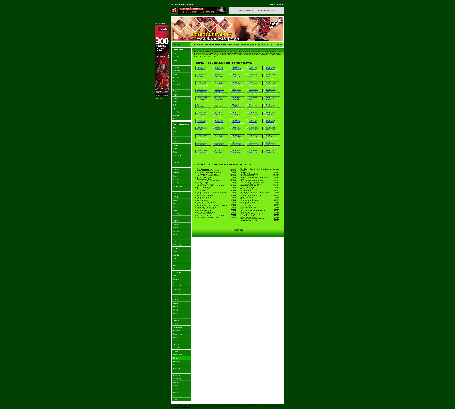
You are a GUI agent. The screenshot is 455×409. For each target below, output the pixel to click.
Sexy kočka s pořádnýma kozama (216, 205)
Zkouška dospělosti (259, 202)
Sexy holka (216, 182)
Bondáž (175, 166)
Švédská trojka (177, 354)
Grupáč (175, 95)
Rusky (175, 296)
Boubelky (176, 169)
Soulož (175, 313)
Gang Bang (176, 214)
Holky (175, 98)
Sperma (175, 81)
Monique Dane (216, 179)
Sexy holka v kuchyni (216, 184)
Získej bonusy (159, 98)
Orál (174, 105)
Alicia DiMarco (216, 197)
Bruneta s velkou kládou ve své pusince (259, 178)
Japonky (175, 234)
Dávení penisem (178, 186)
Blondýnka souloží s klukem (216, 204)
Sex (180, 407)
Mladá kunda (259, 205)
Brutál (175, 176)
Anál (174, 53)
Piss (174, 108)
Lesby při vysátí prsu (259, 184)
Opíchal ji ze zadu (216, 177)
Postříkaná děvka (216, 187)
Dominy (175, 197)
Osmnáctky (176, 279)
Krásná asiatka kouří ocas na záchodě (216, 215)
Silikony (176, 303)
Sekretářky (176, 300)
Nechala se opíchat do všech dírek (216, 186)
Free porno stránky (257, 405)
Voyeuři (175, 389)
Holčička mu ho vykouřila (216, 202)
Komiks (175, 238)
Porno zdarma (247, 405)
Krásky (175, 241)
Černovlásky (177, 91)
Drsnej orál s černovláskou (259, 219)
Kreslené (176, 248)
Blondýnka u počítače (259, 174)
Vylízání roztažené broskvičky (216, 212)
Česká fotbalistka (259, 207)
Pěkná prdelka (259, 190)
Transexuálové (177, 365)
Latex (175, 251)
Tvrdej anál (216, 210)
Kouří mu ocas (259, 172)
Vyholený (176, 392)
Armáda (175, 142)
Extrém (175, 207)
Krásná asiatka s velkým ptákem (216, 181)
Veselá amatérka (216, 195)
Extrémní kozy (216, 200)
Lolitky (175, 101)
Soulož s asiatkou (259, 204)
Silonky (175, 306)
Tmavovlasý (177, 361)
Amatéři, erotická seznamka (200, 405)
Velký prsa (176, 375)
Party (174, 282)
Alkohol (175, 131)
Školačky (176, 112)
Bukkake (176, 179)
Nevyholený (177, 272)
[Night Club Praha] (198, 13)
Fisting (175, 60)
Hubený (175, 227)
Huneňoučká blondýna (259, 189)
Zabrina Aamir (259, 187)
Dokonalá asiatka (259, 176)
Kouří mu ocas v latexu (216, 207)
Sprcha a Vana (177, 334)
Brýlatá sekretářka (259, 217)
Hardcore (176, 224)
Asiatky (175, 145)
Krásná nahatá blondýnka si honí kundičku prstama (259, 170)
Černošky (176, 200)
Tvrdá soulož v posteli (216, 171)
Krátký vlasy (177, 245)
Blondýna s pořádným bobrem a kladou (259, 192)
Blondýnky (176, 88)
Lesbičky (176, 67)
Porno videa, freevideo (235, 405)
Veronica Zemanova (216, 199)
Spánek (175, 317)
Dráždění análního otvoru (216, 172)
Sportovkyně (177, 330)
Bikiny (175, 152)
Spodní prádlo (177, 327)
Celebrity (176, 183)
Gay (174, 217)
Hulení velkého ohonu (216, 174)
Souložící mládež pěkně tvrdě (259, 181)
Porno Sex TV (186, 407)
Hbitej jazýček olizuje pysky (216, 217)
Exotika (175, 203)
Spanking (176, 320)
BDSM (175, 148)
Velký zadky (177, 379)
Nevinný (176, 269)
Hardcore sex (177, 64)
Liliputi (175, 258)
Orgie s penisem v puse (259, 200)
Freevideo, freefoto (269, 405)
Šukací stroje (177, 348)
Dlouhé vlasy (177, 190)
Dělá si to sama (216, 214)
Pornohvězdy (177, 286)
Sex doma (176, 77)
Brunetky (176, 57)
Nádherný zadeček (216, 209)
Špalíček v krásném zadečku (216, 176)
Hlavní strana (177, 44)
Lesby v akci (259, 212)
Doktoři (175, 193)
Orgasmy (176, 74)
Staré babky (177, 337)
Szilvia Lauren (259, 197)
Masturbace (176, 71)
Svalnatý (176, 351)
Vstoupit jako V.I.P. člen (265, 44)
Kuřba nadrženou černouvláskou (259, 182)
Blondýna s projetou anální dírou (259, 210)
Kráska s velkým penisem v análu (259, 199)
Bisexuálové (177, 155)
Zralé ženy (176, 84)
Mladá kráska (216, 190)
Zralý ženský (177, 396)
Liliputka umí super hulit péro (259, 195)
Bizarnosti (176, 159)
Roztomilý (176, 293)
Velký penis (177, 372)
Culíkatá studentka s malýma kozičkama (259, 194)
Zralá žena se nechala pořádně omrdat (216, 192)
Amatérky (176, 135)
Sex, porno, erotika (222, 405)
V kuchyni (176, 368)
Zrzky (175, 119)
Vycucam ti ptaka (259, 186)
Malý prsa (176, 262)
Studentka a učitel (259, 215)
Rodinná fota (177, 289)
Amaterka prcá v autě (259, 220)
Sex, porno (213, 405)
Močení (175, 265)
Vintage (175, 385)
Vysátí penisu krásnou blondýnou (216, 194)
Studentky (176, 344)
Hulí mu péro (216, 189)
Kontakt (279, 44)
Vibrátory (176, 115)
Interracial (176, 231)
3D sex (175, 128)
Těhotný (175, 358)
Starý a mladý (177, 341)
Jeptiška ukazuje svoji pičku (259, 214)
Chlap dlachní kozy (216, 169)
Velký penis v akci (259, 209)
